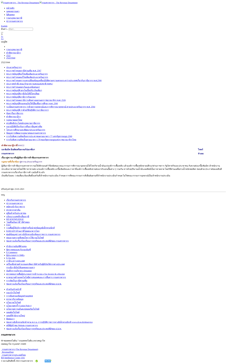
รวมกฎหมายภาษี (14, 18)
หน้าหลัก (10, 8)
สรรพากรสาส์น (13, 210)
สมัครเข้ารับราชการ (15, 207)
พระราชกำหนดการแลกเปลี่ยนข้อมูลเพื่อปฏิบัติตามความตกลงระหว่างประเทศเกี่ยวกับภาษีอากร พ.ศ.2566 (54, 80)
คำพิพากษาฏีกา (13, 53)
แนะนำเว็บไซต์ (13, 292)
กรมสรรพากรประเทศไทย (13, 355)
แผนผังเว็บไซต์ (12, 312)
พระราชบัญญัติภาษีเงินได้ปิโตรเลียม (22, 94)
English (4, 26)
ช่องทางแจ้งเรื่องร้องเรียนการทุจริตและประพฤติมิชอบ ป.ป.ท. (34, 329)
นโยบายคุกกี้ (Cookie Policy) (19, 306)
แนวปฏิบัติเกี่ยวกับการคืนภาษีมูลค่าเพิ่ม (24, 126)
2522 (8, 55)
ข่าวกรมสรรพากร (14, 21)
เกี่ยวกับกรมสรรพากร (16, 200)
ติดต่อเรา (10, 319)
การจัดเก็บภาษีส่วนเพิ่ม (16, 281)
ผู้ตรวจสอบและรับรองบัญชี (18, 249)
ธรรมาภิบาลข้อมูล (14, 299)
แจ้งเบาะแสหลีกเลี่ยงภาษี (17, 216)
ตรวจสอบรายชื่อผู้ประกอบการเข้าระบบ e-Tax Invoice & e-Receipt (35, 274)
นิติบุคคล (10, 15)
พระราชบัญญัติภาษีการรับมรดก (21, 97)
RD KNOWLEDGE (15, 219)
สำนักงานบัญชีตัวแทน (16, 246)
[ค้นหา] (2, 32)
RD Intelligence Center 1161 (13, 358)
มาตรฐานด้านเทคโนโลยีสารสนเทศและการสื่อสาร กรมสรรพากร (36, 277)
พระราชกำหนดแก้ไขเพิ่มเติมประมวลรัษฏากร (27, 77)
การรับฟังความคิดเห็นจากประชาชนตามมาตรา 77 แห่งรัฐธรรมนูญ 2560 (39, 136)
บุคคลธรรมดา (12, 11)
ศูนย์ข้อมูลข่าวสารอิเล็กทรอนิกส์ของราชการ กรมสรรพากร (33, 234)
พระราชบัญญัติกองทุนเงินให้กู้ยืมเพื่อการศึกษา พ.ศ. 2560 (32, 103)
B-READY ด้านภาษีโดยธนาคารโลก (23, 231)
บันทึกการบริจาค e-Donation (19, 271)
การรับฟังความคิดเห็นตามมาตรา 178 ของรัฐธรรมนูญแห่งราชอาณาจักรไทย (41, 140)
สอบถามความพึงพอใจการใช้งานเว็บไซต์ (25, 238)
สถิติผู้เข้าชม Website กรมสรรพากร (22, 325)
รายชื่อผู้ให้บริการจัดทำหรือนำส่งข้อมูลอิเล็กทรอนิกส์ (30, 228)
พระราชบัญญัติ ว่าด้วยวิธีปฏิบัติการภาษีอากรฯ (27, 110)
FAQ (8, 225)
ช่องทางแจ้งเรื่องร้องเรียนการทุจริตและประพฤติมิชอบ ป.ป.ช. (34, 284)
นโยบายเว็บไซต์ (13, 302)
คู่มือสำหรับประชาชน (16, 213)
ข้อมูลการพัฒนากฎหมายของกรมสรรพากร (26, 133)
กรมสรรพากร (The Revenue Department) (19, 349)
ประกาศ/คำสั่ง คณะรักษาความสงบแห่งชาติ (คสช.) (29, 84)
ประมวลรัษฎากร (14, 67)
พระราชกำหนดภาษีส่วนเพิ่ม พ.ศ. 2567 (23, 71)
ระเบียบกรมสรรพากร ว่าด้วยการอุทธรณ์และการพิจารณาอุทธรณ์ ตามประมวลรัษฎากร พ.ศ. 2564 (50, 107)
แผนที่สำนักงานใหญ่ (15, 315)
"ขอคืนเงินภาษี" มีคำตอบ (18, 222)
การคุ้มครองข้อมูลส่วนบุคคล (19, 296)
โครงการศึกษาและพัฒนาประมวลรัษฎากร (25, 130)
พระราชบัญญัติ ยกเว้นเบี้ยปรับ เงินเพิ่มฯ (24, 90)
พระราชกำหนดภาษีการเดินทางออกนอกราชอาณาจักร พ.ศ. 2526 (36, 100)
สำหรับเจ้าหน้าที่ (13, 289)
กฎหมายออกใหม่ (14, 120)
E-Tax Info (10, 258)
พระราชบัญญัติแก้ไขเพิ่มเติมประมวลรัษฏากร (27, 74)
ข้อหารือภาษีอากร (14, 113)
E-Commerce (11, 252)
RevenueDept (7, 352)
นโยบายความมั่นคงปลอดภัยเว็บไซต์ (22, 309)
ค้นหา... (4, 29)
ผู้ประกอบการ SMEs (15, 255)
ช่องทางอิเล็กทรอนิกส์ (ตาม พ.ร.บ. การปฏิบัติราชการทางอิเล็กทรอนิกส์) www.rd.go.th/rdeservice (49, 322)
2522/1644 (10, 58)
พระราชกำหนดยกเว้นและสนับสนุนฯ (23, 87)
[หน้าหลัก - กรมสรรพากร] (39, 3)
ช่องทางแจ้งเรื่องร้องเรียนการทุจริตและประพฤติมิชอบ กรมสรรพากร (37, 241)
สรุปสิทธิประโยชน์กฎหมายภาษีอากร (23, 123)
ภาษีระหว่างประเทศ (15, 261)
